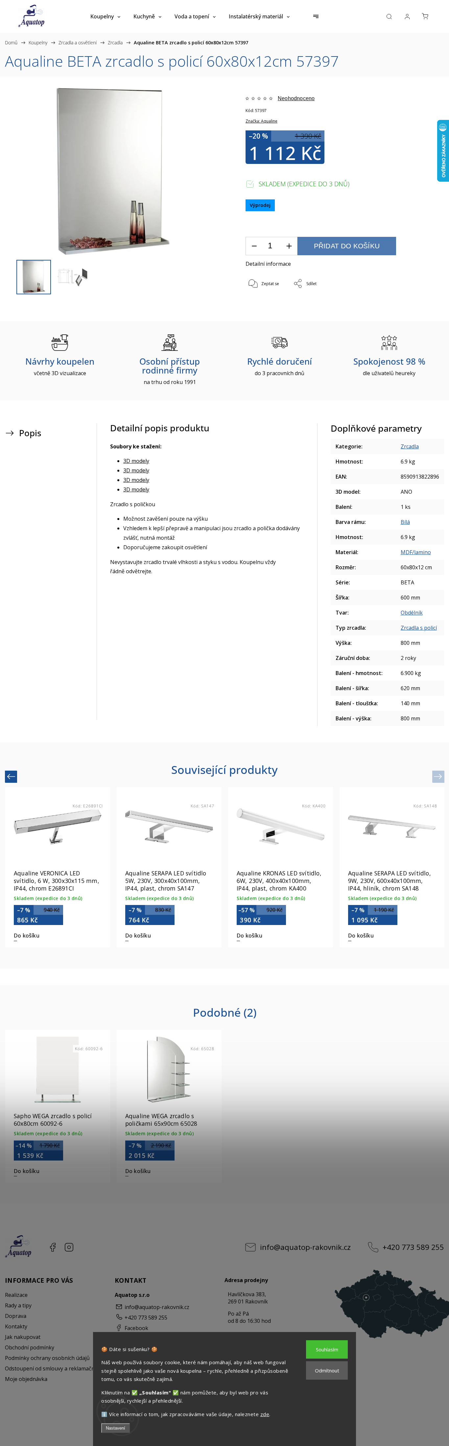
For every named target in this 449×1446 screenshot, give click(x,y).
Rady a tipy (18, 1305)
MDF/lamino (416, 552)
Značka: (261, 121)
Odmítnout (327, 1370)
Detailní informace (268, 263)
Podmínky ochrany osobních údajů (47, 1358)
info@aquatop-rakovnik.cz (305, 1247)
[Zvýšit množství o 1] (289, 246)
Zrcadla (410, 446)
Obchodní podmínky (29, 1347)
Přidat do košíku (347, 246)
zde (265, 1414)
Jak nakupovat (22, 1337)
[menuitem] (105, 16)
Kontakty (16, 1326)
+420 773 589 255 (413, 1247)
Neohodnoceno (296, 98)
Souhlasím (327, 1349)
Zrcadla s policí (419, 627)
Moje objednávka (26, 1379)
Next (439, 776)
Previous (12, 776)
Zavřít (412, 305)
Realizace (16, 1295)
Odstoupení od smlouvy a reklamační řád (55, 1368)
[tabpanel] (392, 867)
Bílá (405, 522)
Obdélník (412, 612)
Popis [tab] (30, 433)
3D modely (136, 460)
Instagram (69, 1247)
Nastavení (115, 1428)
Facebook (53, 1247)
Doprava (15, 1316)
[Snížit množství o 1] (254, 246)
